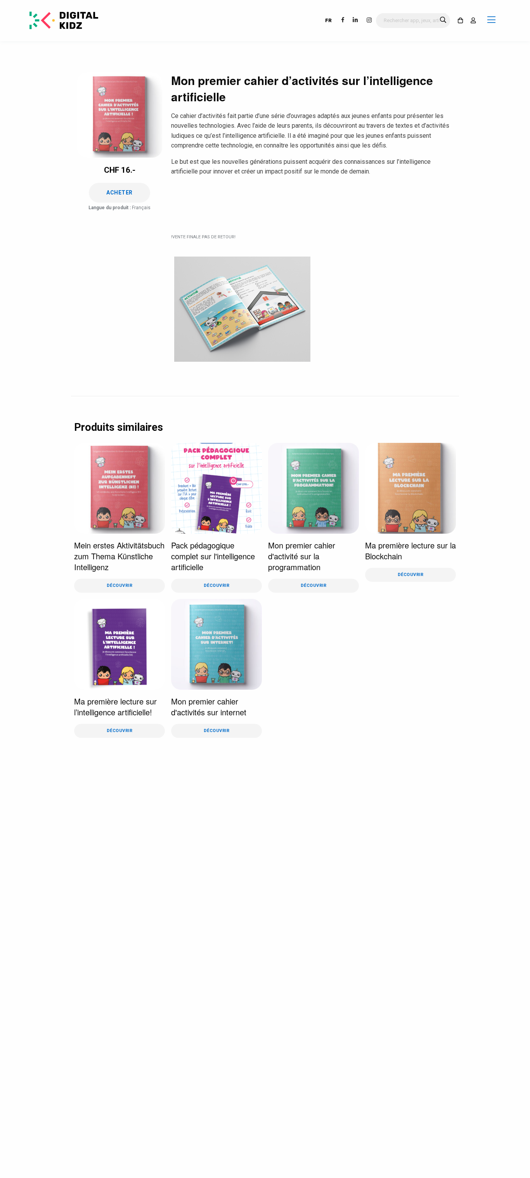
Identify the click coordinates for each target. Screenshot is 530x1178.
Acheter (119, 192)
